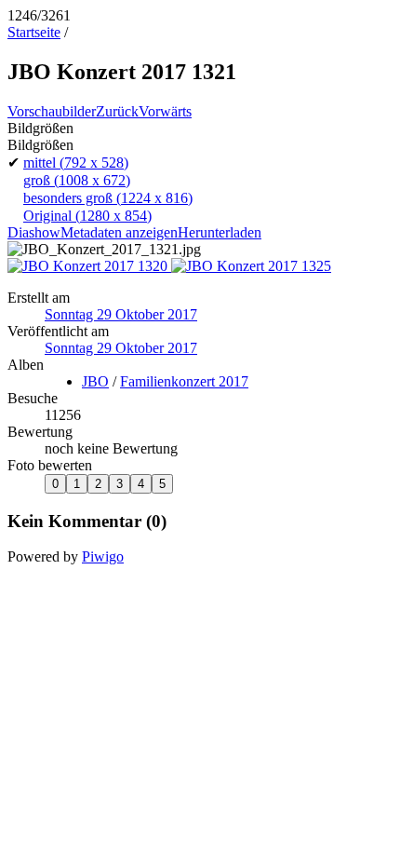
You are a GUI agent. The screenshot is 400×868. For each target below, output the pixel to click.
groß (76, 180)
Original (87, 216)
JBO (95, 381)
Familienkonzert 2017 (184, 381)
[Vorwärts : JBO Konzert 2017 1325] (251, 266)
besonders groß (108, 198)
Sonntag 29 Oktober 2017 (121, 314)
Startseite (33, 32)
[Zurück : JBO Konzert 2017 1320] (89, 266)
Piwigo (103, 556)
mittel (75, 162)
